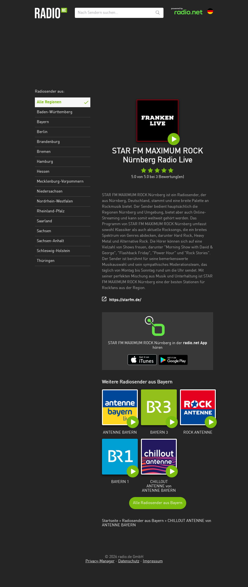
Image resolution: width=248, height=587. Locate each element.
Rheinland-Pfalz (50, 211)
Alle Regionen (49, 102)
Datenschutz (128, 561)
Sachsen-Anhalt (50, 241)
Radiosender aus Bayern (143, 521)
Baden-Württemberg (54, 112)
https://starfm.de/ (125, 300)
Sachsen (44, 231)
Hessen (43, 172)
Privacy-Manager (100, 561)
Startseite (110, 521)
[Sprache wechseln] (210, 11)
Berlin (42, 132)
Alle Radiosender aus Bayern (157, 503)
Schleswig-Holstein (53, 251)
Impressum (153, 561)
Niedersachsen (49, 191)
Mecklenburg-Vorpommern (60, 182)
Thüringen (45, 261)
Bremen (44, 152)
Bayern (43, 122)
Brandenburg (48, 142)
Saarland (44, 221)
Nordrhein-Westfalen (55, 201)
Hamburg (45, 162)
